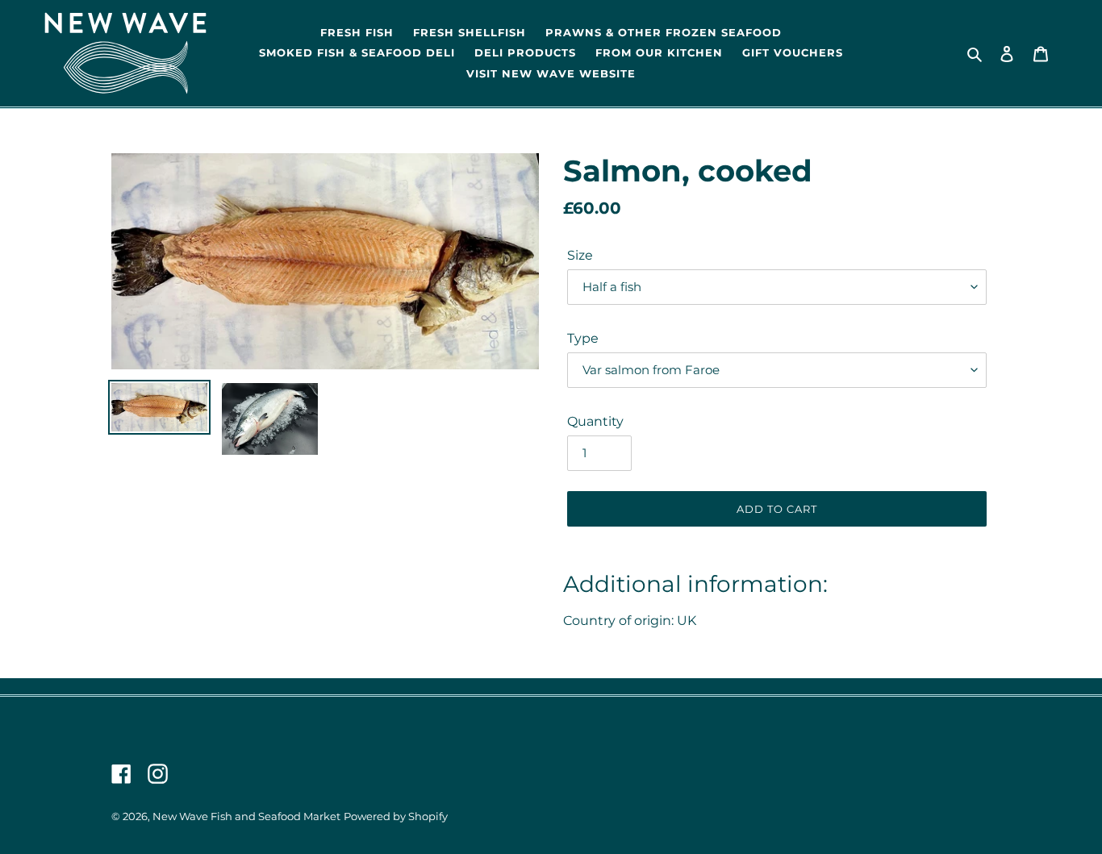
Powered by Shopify (396, 816)
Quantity (595, 421)
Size (580, 255)
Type (583, 338)
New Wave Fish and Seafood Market (246, 816)
